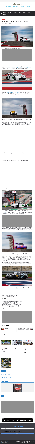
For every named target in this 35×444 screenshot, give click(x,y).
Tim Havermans (9, 23)
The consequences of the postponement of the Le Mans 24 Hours (27, 349)
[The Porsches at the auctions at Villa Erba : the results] (6, 340)
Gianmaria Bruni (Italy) (9, 92)
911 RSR (3, 24)
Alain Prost (6, 328)
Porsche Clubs (28, 441)
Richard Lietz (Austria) (17, 92)
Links (24, 441)
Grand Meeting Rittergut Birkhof (5, 374)
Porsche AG (8, 309)
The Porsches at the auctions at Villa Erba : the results (5, 348)
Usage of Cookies (23, 442)
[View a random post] (33, 14)
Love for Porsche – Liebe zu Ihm (17, 7)
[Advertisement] (17, 55)
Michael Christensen (17, 24)
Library (20, 12)
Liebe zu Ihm (16, 12)
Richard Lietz (21, 24)
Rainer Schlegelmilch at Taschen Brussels (6, 378)
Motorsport (3, 19)
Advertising (19, 441)
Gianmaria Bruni (6, 24)
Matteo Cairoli (13, 24)
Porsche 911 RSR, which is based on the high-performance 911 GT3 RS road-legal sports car (18, 67)
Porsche (2, 393)
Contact (4, 14)
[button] (5, 12)
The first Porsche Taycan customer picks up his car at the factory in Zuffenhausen (23, 329)
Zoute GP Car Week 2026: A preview (6, 373)
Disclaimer (27, 442)
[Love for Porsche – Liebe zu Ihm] (2, 14)
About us (16, 441)
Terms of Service (32, 441)
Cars (4, 12)
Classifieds (29, 12)
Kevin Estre (10, 24)
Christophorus (9, 12)
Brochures (24, 12)
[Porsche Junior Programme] (17, 340)
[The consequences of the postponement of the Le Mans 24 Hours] (28, 340)
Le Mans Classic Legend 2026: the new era (6, 377)
